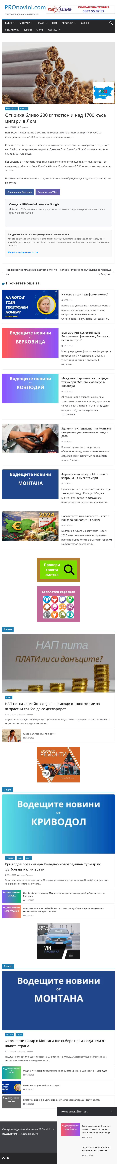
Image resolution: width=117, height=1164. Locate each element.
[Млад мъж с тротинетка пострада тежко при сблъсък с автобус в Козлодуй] (30, 375)
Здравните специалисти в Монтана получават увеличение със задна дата (86, 432)
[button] (13, 23)
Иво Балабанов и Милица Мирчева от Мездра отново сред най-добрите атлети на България (64, 894)
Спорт (39, 29)
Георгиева (24, 127)
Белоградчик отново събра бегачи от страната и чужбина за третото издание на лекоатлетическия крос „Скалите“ (63, 910)
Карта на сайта (29, 1133)
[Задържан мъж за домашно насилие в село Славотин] (70, 1146)
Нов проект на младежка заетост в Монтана (31, 272)
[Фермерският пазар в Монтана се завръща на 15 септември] (30, 471)
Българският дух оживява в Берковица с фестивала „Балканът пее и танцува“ (85, 336)
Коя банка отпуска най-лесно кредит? (41, 1085)
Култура (52, 29)
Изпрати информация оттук (23, 252)
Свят (54, 23)
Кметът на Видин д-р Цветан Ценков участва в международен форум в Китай (61, 1099)
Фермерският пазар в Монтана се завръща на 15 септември (84, 476)
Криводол (10, 858)
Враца (41, 23)
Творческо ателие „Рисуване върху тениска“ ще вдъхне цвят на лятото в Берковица (96, 1129)
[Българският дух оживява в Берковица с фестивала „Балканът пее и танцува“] (30, 330)
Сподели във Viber (48, 192)
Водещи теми (10, 1133)
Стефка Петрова (26, 714)
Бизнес (85, 23)
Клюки (28, 29)
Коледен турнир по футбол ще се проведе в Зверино (85, 272)
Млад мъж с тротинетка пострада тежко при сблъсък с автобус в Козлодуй (85, 382)
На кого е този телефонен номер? (85, 294)
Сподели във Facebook (19, 192)
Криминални (12, 29)
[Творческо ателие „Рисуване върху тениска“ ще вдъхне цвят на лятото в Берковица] (70, 1125)
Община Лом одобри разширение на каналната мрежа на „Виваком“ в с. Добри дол (65, 1070)
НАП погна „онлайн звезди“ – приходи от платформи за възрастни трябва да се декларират (52, 706)
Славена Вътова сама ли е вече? (39, 733)
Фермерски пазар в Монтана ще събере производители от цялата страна (55, 1043)
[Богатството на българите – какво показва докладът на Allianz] (30, 513)
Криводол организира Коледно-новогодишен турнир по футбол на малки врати (53, 867)
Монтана (25, 23)
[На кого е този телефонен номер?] (30, 291)
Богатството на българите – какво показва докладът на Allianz (85, 518)
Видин (8, 23)
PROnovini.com (25, 7)
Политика (67, 23)
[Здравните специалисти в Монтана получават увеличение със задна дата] (30, 425)
